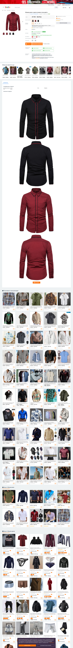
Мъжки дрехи (8, 10)
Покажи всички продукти (6, 488)
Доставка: (26, 33)
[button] (3, 7)
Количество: (27, 40)
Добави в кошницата (37, 43)
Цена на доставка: (28, 38)
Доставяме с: (27, 36)
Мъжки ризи (13, 10)
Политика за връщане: (27, 54)
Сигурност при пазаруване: (27, 48)
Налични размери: (26, 23)
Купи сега (28, 43)
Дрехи (5, 10)
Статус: (26, 29)
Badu (2, 10)
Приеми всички (27, 645)
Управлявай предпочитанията (45, 645)
